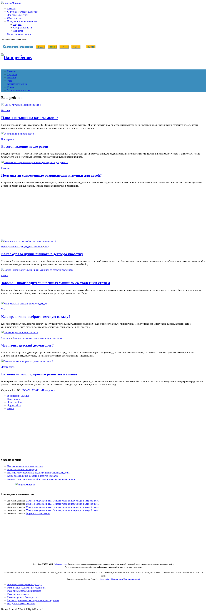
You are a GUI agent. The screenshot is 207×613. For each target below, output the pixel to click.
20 (33, 390)
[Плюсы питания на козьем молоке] (20, 104)
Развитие (12, 71)
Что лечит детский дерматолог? (27, 345)
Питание (11, 77)
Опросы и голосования (19, 33)
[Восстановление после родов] (17, 133)
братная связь (117, 579)
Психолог (18, 30)
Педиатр (17, 24)
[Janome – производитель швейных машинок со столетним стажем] (36, 269)
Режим (10, 87)
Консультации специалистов (22, 21)
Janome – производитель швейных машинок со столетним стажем (55, 282)
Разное (4, 275)
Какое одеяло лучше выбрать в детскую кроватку (42, 253)
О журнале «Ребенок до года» (22, 11)
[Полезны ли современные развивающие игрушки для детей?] (34, 162)
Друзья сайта (8, 366)
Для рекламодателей (17, 14)
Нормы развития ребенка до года (24, 584)
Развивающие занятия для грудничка (26, 587)
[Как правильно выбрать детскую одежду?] (24, 303)
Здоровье (12, 74)
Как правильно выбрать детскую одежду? (35, 316)
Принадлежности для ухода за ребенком (22, 246)
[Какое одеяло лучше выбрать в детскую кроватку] (28, 240)
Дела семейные (15, 402)
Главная (11, 8)
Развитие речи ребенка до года (23, 597)
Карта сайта (104, 579)
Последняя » (48, 390)
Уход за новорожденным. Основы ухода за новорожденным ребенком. (62, 500)
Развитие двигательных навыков (24, 590)
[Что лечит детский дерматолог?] (19, 332)
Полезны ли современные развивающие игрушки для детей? (51, 175)
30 (35, 390)
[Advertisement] (92, 215)
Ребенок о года (60, 563)
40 (38, 390)
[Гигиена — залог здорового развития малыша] (26, 361)
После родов (7, 139)
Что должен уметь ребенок (21, 603)
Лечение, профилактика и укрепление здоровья (37, 338)
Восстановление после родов (24, 146)
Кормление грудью (17, 83)
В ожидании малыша (18, 395)
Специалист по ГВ (23, 27)
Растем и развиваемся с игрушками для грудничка (33, 600)
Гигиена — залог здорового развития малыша (39, 374)
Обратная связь (15, 18)
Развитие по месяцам (18, 593)
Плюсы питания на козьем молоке (29, 117)
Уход (9, 80)
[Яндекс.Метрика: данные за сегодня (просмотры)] (25, 484)
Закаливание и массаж (18, 90)
